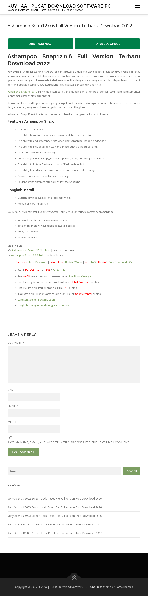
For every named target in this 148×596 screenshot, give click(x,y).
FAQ (93, 262)
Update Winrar (73, 262)
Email (13, 406)
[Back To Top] (74, 578)
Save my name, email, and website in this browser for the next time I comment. (69, 442)
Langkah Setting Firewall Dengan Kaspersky (43, 305)
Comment (16, 342)
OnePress (96, 587)
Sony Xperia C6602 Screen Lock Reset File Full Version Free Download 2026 (55, 498)
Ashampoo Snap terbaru (22, 91)
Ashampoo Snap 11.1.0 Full (31, 250)
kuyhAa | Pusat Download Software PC (59, 6)
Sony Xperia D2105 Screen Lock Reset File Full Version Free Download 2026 (55, 533)
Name (13, 390)
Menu (137, 7)
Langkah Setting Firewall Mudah (36, 299)
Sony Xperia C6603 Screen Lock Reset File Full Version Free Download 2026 (55, 507)
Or (130, 262)
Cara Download (118, 262)
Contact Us (59, 270)
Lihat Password (38, 262)
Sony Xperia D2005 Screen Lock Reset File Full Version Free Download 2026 (55, 524)
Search (132, 471)
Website (14, 422)
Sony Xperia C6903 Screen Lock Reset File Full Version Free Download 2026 (55, 516)
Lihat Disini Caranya (79, 276)
